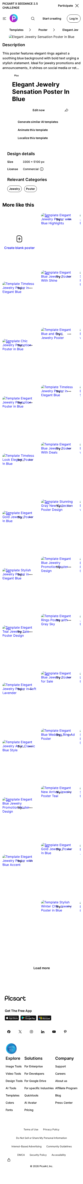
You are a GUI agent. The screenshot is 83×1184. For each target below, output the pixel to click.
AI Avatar (30, 1102)
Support (60, 1066)
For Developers (34, 1073)
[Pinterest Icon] (65, 1032)
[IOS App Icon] (12, 1019)
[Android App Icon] (28, 1019)
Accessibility (59, 1154)
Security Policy (38, 1154)
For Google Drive (35, 1081)
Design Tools (14, 1081)
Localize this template (33, 138)
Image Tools (14, 1066)
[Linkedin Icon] (43, 1032)
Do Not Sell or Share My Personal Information (41, 1137)
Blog (58, 1095)
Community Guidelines (59, 1146)
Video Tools (13, 1073)
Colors (10, 1102)
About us (61, 1081)
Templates (13, 1095)
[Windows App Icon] (44, 1019)
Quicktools (31, 1095)
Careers (60, 1073)
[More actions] (69, 219)
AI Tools (11, 1088)
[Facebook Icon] (9, 1032)
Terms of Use (31, 1129)
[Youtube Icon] (54, 1032)
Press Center (64, 1102)
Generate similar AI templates (38, 121)
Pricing (28, 1110)
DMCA (21, 1154)
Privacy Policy (51, 1129)
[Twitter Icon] (20, 1032)
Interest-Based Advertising (26, 1146)
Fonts (9, 1110)
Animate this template (33, 130)
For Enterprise (33, 1066)
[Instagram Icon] (31, 1032)
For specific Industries (39, 1088)
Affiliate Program (66, 1088)
